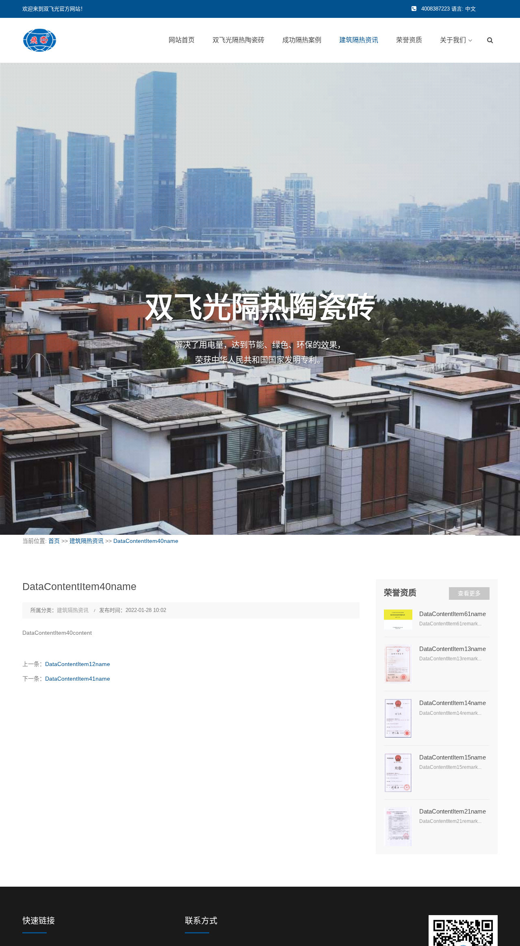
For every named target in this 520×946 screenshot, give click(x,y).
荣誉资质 (409, 40)
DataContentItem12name (77, 664)
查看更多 (469, 593)
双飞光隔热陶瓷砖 (238, 40)
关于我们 (453, 40)
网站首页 (182, 40)
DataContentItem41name (77, 678)
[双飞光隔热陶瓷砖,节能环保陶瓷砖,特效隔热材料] (39, 40)
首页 (54, 541)
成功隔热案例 (301, 40)
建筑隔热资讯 (358, 40)
